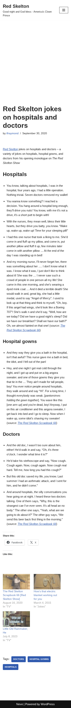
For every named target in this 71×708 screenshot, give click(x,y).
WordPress (48, 704)
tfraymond (12, 133)
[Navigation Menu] (63, 10)
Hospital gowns (39, 659)
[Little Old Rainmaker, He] (16, 619)
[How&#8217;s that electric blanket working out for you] (47, 581)
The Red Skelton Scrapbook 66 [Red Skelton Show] (14, 595)
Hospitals (10, 667)
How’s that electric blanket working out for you (45, 595)
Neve (19, 704)
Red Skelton (10, 149)
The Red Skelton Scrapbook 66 (37, 523)
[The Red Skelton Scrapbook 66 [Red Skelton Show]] (16, 581)
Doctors (18, 659)
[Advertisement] (35, 67)
